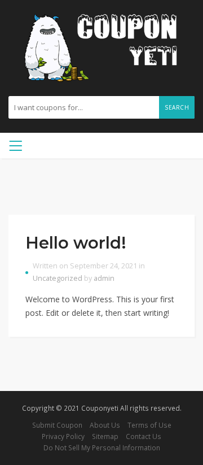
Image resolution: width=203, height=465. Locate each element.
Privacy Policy (63, 436)
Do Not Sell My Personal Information (101, 447)
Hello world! (75, 243)
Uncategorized (57, 278)
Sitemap (105, 436)
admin (104, 278)
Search (177, 107)
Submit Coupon (57, 424)
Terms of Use (149, 424)
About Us (105, 424)
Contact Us (143, 436)
